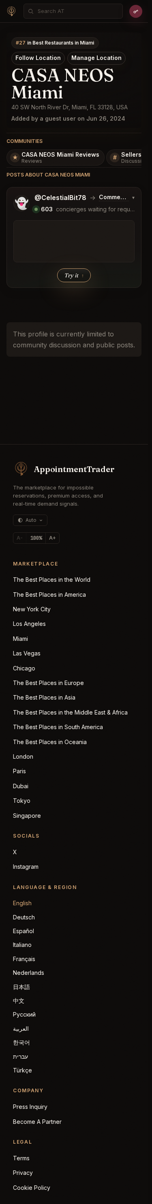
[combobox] (77, 11)
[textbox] (74, 241)
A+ (52, 538)
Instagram (26, 866)
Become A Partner (37, 1121)
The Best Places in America (49, 594)
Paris (19, 771)
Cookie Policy (31, 1187)
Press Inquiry (30, 1106)
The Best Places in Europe (48, 682)
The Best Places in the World (51, 579)
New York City (32, 609)
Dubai (20, 786)
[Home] (11, 11)
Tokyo (21, 800)
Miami (20, 638)
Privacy (23, 1172)
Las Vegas (27, 653)
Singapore (27, 815)
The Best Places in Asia (44, 697)
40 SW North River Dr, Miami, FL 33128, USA (69, 107)
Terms (21, 1158)
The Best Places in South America (58, 726)
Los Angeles (29, 623)
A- (20, 538)
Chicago (24, 668)
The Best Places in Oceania (50, 741)
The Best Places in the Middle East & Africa (70, 712)
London (23, 756)
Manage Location (96, 57)
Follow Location (38, 57)
